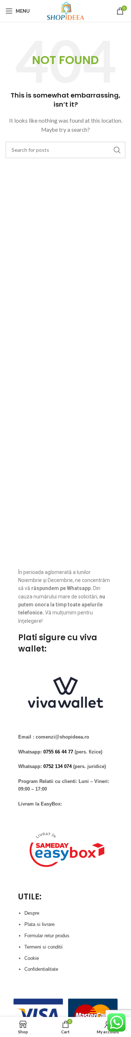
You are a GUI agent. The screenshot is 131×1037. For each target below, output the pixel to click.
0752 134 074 (57, 766)
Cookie (31, 958)
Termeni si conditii (43, 947)
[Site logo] (65, 10)
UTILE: (29, 896)
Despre (31, 913)
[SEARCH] (117, 150)
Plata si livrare (39, 924)
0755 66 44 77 (58, 752)
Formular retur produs (47, 935)
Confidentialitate (41, 969)
